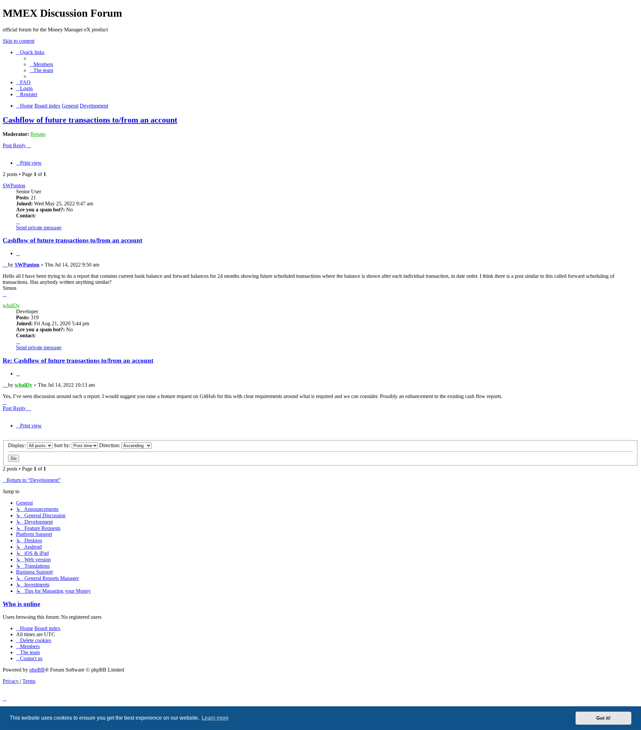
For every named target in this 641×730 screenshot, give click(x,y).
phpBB (37, 670)
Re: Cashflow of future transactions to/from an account (78, 360)
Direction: (110, 445)
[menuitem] (41, 64)
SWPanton (14, 185)
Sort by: (63, 445)
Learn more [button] (215, 718)
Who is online (21, 603)
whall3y (11, 305)
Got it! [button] (603, 718)
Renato (37, 134)
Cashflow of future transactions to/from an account (90, 120)
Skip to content (18, 41)
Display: (17, 445)
